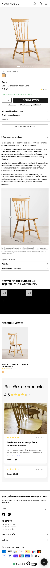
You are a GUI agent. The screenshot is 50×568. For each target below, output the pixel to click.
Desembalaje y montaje (11, 268)
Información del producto (12, 111)
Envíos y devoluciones (11, 115)
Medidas (4, 264)
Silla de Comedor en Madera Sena (10, 365)
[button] (3, 301)
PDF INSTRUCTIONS (25, 126)
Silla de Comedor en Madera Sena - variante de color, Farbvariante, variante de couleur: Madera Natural (3, 372)
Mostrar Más (16, 456)
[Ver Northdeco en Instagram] (9, 514)
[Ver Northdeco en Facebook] (3, 514)
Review (5, 119)
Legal (5, 540)
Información (9, 534)
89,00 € (25, 364)
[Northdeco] (11, 4)
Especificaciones (8, 259)
